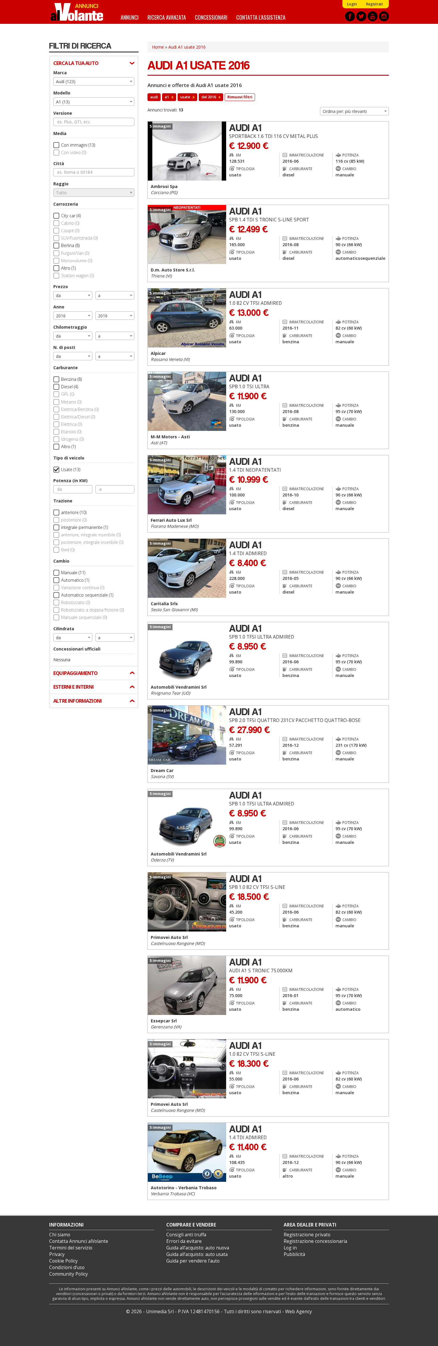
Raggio (61, 184)
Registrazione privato (307, 1235)
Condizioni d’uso (67, 1267)
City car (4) (71, 215)
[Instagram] (384, 16)
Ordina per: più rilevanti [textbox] (345, 111)
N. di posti (64, 347)
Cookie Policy (63, 1261)
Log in (290, 1248)
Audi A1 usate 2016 (187, 47)
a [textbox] (99, 295)
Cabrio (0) (70, 223)
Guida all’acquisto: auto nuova (197, 1248)
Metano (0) (71, 402)
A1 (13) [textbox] (63, 102)
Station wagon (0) (77, 275)
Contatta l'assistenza (260, 17)
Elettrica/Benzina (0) (80, 409)
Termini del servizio (70, 1248)
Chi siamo (59, 1235)
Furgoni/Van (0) (75, 253)
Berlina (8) (70, 245)
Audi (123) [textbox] (65, 81)
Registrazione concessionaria (315, 1241)
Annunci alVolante (77, 12)
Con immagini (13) (78, 145)
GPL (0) (67, 394)
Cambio (61, 561)
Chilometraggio (70, 327)
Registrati (374, 4)
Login (352, 4)
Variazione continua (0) (82, 587)
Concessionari (211, 17)
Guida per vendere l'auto (193, 1261)
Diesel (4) (69, 386)
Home (158, 47)
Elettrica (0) (71, 424)
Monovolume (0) (76, 260)
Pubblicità (294, 1254)
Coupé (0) (70, 230)
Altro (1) (68, 268)
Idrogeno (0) (72, 439)
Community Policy (68, 1274)
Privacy (57, 1254)
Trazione (62, 501)
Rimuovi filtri (239, 97)
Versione (62, 113)
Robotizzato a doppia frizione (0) (92, 610)
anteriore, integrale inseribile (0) (91, 535)
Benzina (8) (71, 379)
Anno (58, 307)
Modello (61, 93)
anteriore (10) (73, 512)
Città (58, 163)
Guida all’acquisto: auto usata (197, 1254)
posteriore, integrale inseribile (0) (92, 542)
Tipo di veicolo (68, 458)
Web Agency (298, 1311)
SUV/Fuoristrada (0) (79, 238)
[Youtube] (373, 16)
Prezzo (60, 286)
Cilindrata (63, 628)
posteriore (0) (74, 520)
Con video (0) (73, 152)
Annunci (130, 17)
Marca (60, 72)
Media (59, 133)
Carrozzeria (65, 204)
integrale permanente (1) (84, 527)
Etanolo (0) (71, 431)
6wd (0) (67, 549)
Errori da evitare (184, 1241)
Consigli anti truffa (186, 1235)
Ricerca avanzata (166, 17)
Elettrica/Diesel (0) (78, 417)
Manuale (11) (73, 572)
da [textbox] (58, 295)
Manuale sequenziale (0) (84, 617)
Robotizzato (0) (75, 602)
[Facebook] (350, 16)
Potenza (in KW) (70, 480)
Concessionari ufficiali (76, 649)
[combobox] (93, 81)
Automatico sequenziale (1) (87, 595)
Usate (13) (70, 469)
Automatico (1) (75, 580)
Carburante (65, 367)
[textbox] (94, 193)
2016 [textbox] (61, 316)
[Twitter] (361, 16)
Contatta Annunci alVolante (78, 1241)
